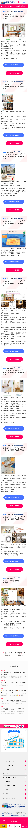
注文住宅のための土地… (20, 653)
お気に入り (6, 789)
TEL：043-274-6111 (7, 813)
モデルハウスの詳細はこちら (13, 65)
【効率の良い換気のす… (7, 653)
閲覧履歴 (5, 793)
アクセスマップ (7, 781)
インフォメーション (8, 769)
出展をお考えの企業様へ (9, 798)
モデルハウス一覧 (8, 765)
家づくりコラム (7, 773)
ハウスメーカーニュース (9, 761)
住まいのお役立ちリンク (9, 777)
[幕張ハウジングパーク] (14, 806)
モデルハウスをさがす (9, 785)
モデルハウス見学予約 (13, 73)
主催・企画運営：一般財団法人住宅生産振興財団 (14, 815)
